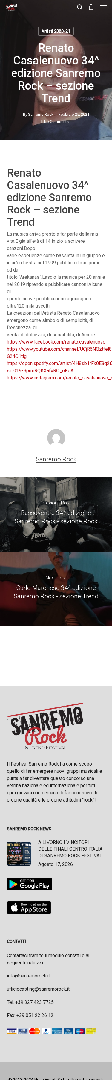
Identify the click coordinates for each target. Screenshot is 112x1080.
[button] (103, 7)
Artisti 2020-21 (56, 31)
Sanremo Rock (40, 114)
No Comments (56, 121)
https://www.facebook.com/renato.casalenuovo (56, 342)
